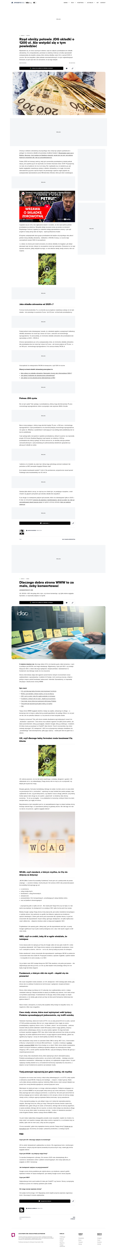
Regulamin (62, 1243)
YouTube (99, 1244)
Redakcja (62, 1239)
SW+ (98, 2)
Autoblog (90, 2)
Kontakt (102, 2)
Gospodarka (81, 1238)
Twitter (98, 1240)
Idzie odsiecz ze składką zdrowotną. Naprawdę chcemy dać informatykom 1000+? (46, 373)
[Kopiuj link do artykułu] (72, 68)
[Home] (28, 3)
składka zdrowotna (69, 539)
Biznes (65, 2)
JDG (63, 539)
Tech (72, 2)
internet (73, 1219)
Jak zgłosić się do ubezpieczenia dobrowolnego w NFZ (38, 378)
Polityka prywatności (62, 1245)
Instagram (99, 1238)
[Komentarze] (66, 68)
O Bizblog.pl (62, 1237)
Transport (80, 1242)
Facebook (99, 1242)
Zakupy (80, 1244)
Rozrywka (80, 2)
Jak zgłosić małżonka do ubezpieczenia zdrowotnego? (38, 375)
